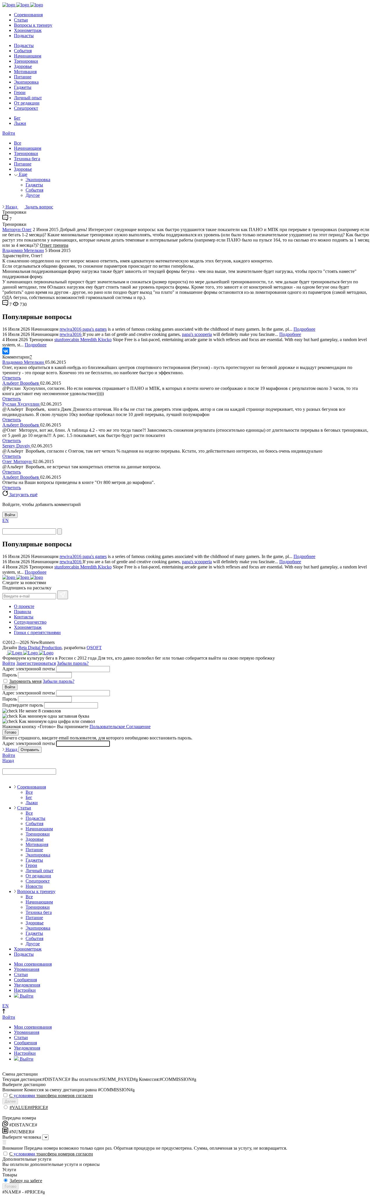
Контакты (23, 616)
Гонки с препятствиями (37, 632)
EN (5, 520)
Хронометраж (28, 30)
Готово (10, 732)
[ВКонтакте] (5, 351)
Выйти (26, 995)
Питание (22, 76)
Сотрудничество (30, 622)
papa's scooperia (197, 334)
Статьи (21, 19)
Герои (20, 92)
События (23, 50)
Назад (11, 206)
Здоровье (23, 66)
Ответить (11, 377)
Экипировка (26, 82)
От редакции (27, 102)
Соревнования (28, 14)
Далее (10, 1101)
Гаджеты (22, 87)
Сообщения (25, 979)
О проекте (24, 606)
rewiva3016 (71, 329)
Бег (17, 118)
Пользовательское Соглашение (120, 726)
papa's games (95, 329)
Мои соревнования (33, 964)
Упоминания (26, 969)
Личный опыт (28, 97)
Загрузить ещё (22, 494)
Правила (22, 611)
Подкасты (24, 35)
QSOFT (94, 647)
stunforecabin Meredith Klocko (83, 339)
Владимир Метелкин (23, 250)
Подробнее (304, 329)
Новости (34, 886)
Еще (22, 174)
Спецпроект (26, 108)
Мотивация (25, 71)
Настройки (25, 990)
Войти (8, 133)
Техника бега (27, 158)
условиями (24, 1095)
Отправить (30, 750)
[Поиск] (59, 531)
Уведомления (27, 984)
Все (17, 143)
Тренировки (26, 61)
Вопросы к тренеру (33, 25)
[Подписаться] (62, 595)
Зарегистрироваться (36, 663)
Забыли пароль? (73, 663)
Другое (33, 195)
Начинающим (27, 55)
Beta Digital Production (40, 647)
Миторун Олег (17, 229)
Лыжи (20, 123)
